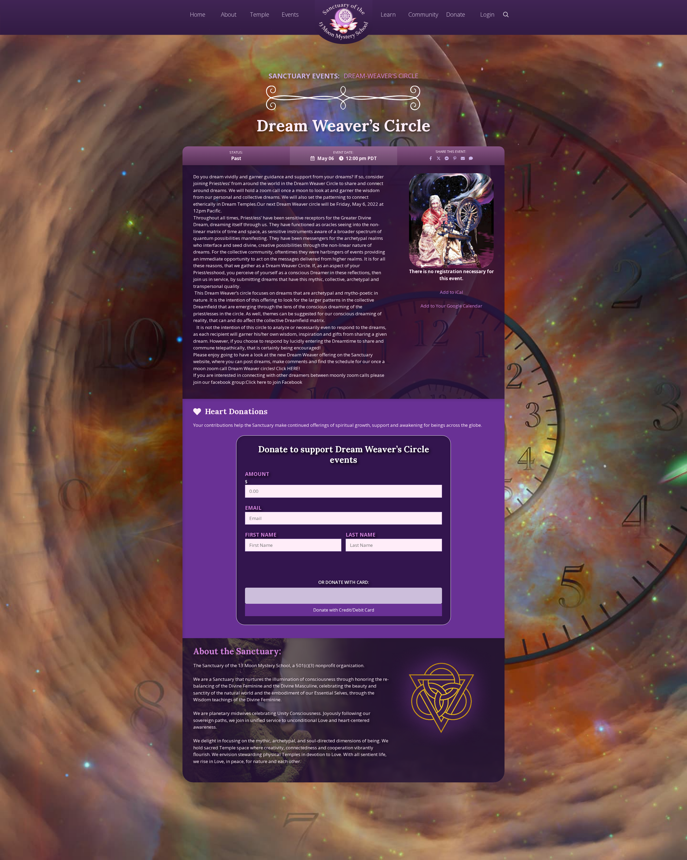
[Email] (463, 158)
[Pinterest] (455, 158)
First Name (260, 534)
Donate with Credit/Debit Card (343, 610)
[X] (439, 158)
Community (423, 14)
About (228, 14)
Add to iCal (451, 292)
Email (253, 507)
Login (487, 14)
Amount (257, 474)
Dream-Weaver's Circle (381, 75)
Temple (259, 14)
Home (197, 14)
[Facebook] (431, 158)
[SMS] (471, 158)
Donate (455, 14)
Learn (388, 14)
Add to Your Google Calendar (451, 306)
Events (290, 14)
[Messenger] (447, 158)
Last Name (360, 534)
